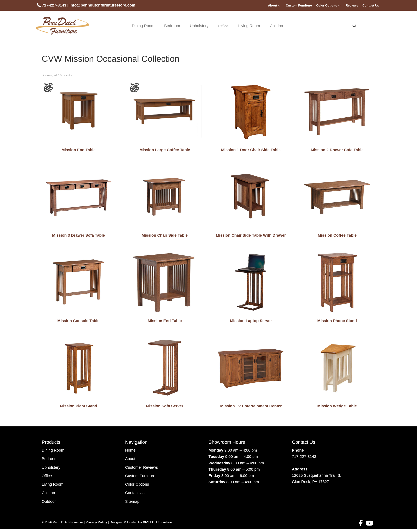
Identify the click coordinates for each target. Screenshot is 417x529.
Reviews (352, 5)
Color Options (326, 5)
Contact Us (370, 5)
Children (277, 26)
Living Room (249, 26)
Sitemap (132, 501)
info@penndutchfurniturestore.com (102, 5)
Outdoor (49, 501)
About (272, 5)
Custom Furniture (299, 5)
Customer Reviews (141, 467)
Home (130, 450)
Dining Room (143, 26)
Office (47, 476)
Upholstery (199, 26)
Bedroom (172, 26)
